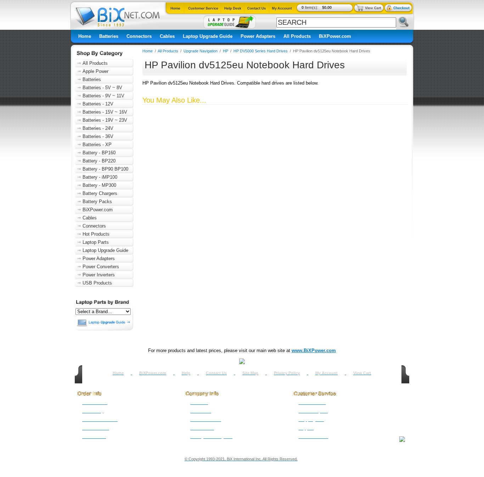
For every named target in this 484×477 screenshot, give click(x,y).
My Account (326, 373)
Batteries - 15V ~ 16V (105, 112)
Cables (167, 36)
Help (186, 373)
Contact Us (216, 373)
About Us (199, 403)
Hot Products (96, 234)
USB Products (97, 283)
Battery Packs (97, 201)
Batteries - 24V (98, 128)
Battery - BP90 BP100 (105, 169)
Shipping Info (311, 420)
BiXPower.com (335, 36)
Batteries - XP (97, 144)
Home (84, 36)
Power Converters (101, 266)
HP (225, 51)
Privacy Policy (287, 373)
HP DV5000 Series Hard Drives (260, 51)
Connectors (139, 36)
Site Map (250, 373)
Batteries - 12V (98, 104)
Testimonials (202, 428)
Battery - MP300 (99, 185)
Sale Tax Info (94, 437)
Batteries (108, 36)
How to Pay (92, 411)
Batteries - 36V (98, 136)
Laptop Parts (96, 242)
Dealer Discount (313, 437)
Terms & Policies (205, 420)
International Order (100, 420)
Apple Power (95, 71)
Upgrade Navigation (201, 51)
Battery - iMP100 (100, 177)
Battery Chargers (100, 193)
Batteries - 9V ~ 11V (103, 95)
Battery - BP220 (99, 160)
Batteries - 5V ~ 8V (102, 87)
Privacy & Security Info (211, 437)
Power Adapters (258, 36)
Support (306, 428)
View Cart (362, 373)
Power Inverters (99, 274)
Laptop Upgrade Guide (207, 36)
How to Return (312, 403)
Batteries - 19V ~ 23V (105, 120)
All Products (297, 36)
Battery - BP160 (99, 152)
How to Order (94, 403)
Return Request (313, 411)
